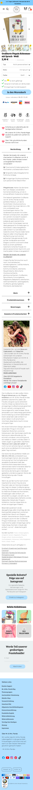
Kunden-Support (7, 686)
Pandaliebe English (8, 713)
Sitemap (4, 725)
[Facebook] (5, 386)
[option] (16, 29)
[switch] (4, 786)
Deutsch (5, 769)
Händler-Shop (6, 698)
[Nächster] (29, 29)
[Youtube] (9, 386)
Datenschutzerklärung (9, 710)
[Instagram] (13, 386)
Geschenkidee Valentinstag (10, 695)
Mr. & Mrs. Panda (17, 783)
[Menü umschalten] (4, 9)
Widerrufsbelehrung (8, 716)
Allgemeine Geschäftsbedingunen (12, 707)
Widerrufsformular (8, 719)
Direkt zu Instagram (16, 597)
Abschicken (17, 666)
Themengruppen (7, 692)
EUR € (16, 769)
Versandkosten (20, 59)
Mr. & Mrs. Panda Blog (8, 689)
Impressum (5, 728)
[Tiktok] (21, 386)
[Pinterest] (17, 386)
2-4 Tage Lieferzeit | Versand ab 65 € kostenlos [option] (18, 2)
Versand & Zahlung (8, 701)
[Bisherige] (4, 29)
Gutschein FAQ (6, 704)
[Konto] (25, 10)
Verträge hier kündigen (9, 722)
